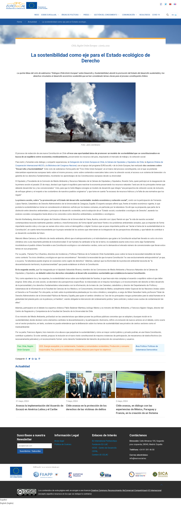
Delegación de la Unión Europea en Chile (87, 162)
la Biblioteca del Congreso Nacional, (61, 165)
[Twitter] (165, 4)
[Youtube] (170, 4)
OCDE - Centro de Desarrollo (104, 448)
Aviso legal (59, 441)
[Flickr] (175, 4)
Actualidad (32, 22)
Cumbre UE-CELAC (100, 455)
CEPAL (95, 451)
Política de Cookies (62, 444)
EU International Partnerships (104, 441)
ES (176, 15)
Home (19, 22)
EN (173, 15)
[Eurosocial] (27, 5)
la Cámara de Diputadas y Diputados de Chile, (124, 162)
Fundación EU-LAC (100, 444)
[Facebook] (161, 4)
